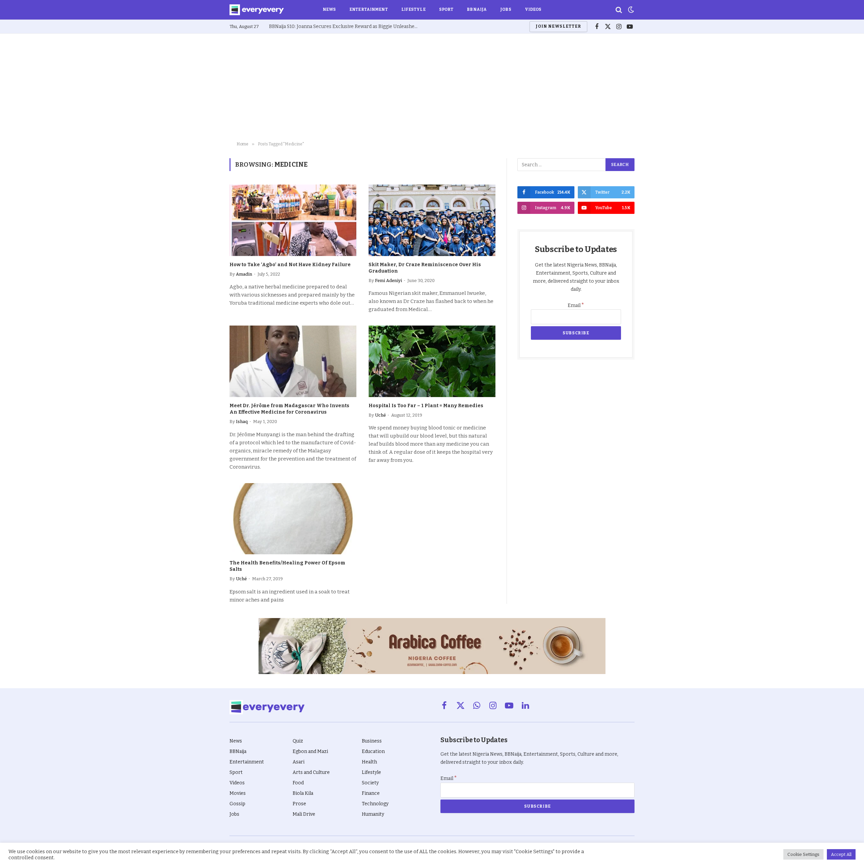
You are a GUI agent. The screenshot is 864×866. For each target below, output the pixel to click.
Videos (533, 9)
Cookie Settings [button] (803, 854)
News (329, 9)
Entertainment (368, 9)
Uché (380, 415)
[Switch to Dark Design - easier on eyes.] (630, 9)
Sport (446, 9)
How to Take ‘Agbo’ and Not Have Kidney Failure (290, 265)
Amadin (244, 274)
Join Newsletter (558, 26)
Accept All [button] (841, 854)
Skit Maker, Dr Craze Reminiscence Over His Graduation (425, 268)
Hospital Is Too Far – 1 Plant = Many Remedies (426, 406)
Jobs (505, 9)
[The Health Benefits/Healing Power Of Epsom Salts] (293, 519)
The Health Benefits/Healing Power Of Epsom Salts (287, 566)
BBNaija (477, 9)
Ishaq (242, 421)
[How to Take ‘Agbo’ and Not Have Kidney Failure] (293, 220)
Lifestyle (413, 9)
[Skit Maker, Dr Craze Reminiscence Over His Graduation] (432, 220)
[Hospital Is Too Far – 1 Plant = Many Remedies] (432, 361)
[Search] (618, 10)
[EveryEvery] (257, 10)
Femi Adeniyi (388, 280)
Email (576, 305)
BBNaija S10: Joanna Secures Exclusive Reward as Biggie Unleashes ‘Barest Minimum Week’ (345, 26)
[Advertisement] (432, 87)
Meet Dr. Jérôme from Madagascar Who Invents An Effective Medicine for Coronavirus (289, 409)
